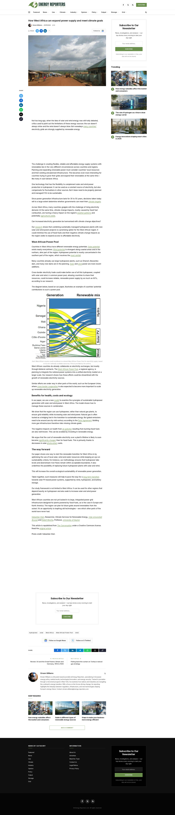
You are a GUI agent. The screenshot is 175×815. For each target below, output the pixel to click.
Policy (94, 12)
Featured (36, 12)
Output (103, 12)
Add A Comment (67, 728)
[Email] (21, 114)
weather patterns (84, 213)
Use (53, 12)
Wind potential (59, 250)
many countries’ (89, 126)
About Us (72, 752)
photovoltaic (52, 443)
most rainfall (76, 255)
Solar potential (94, 247)
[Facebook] (21, 100)
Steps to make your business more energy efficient (93, 718)
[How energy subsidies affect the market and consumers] (40, 708)
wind (80, 264)
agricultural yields (48, 216)
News (45, 12)
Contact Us (73, 762)
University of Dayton (71, 520)
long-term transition (91, 477)
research (38, 227)
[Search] (146, 12)
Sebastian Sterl (38, 517)
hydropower (33, 632)
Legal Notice (73, 765)
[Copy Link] (21, 119)
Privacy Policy (74, 768)
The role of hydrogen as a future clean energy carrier (130, 114)
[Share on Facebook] (41, 31)
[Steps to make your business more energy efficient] (94, 708)
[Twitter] (21, 96)
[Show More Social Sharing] (49, 31)
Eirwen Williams (37, 25)
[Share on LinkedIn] (45, 31)
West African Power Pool (68, 369)
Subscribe (141, 5)
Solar (72, 264)
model (56, 400)
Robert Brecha (47, 520)
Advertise (72, 755)
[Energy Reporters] (46, 5)
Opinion (84, 12)
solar (41, 632)
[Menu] (29, 12)
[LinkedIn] (21, 105)
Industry (73, 12)
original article (45, 528)
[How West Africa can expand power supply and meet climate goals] (67, 60)
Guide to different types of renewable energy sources (65, 718)
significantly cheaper (47, 440)
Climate (62, 12)
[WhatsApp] (21, 110)
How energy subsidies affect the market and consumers (39, 718)
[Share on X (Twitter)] (37, 31)
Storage (114, 12)
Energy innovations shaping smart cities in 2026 (131, 138)
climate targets (94, 202)
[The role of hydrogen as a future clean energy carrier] (129, 102)
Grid (123, 12)
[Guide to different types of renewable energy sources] (67, 708)
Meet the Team (74, 759)
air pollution (67, 429)
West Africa (50, 632)
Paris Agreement (85, 420)
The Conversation (64, 526)
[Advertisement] (67, 104)
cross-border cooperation (47, 386)
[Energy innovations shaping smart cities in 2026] (129, 126)
